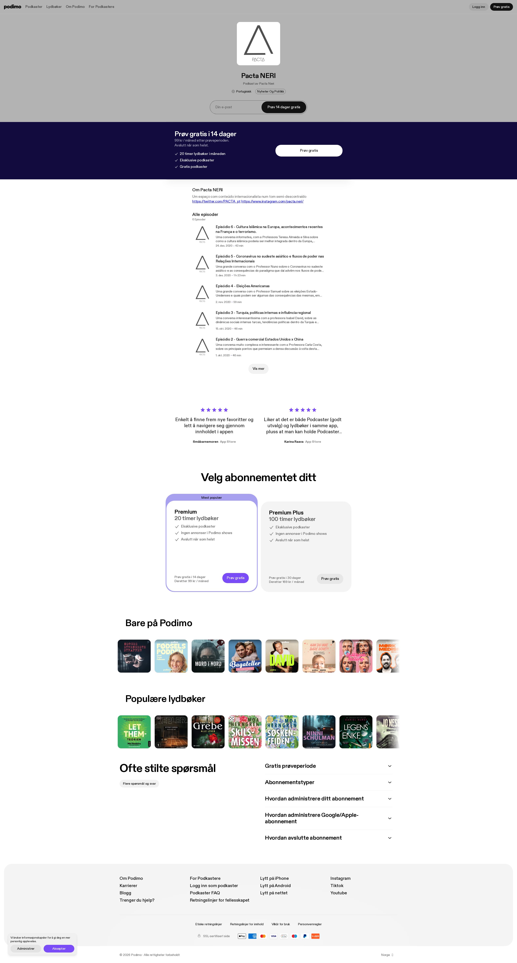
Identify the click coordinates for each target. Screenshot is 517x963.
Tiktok (337, 885)
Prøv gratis (502, 7)
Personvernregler (310, 924)
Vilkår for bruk (281, 924)
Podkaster (33, 6)
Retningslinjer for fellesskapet (219, 900)
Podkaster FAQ (205, 893)
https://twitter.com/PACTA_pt (216, 201)
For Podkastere (101, 6)
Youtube (338, 893)
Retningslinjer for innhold (247, 924)
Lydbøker (54, 6)
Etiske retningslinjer (208, 924)
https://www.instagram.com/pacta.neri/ (272, 201)
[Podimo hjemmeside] (12, 7)
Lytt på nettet (274, 893)
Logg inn (478, 7)
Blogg (125, 893)
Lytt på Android (275, 885)
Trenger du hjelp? (137, 900)
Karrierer (128, 885)
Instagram (340, 878)
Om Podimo (75, 6)
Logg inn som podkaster (214, 885)
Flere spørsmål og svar (139, 784)
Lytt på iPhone (274, 878)
